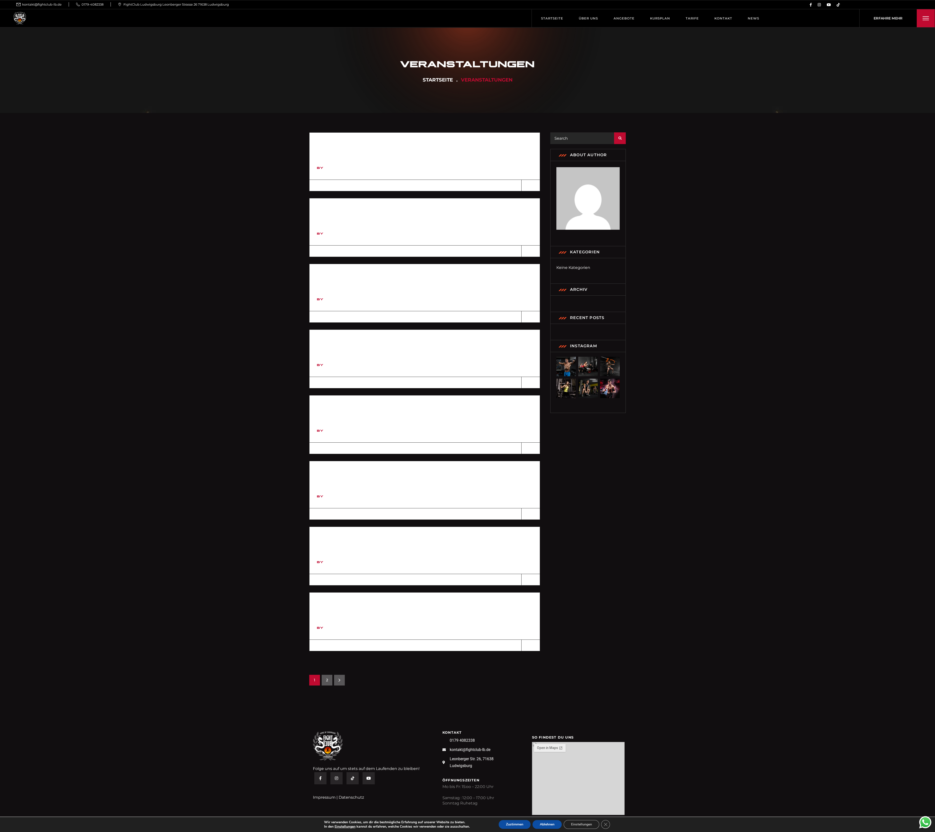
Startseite (552, 18)
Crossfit (335, 409)
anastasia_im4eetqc (351, 167)
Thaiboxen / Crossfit (360, 212)
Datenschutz (351, 797)
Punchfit (335, 278)
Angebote (624, 18)
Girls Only (338, 146)
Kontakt (723, 18)
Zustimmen (514, 824)
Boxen (330, 343)
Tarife (692, 18)
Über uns (588, 18)
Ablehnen (547, 824)
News (753, 18)
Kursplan (660, 18)
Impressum (324, 797)
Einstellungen (345, 826)
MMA (325, 541)
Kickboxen (338, 475)
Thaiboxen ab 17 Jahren (364, 606)
